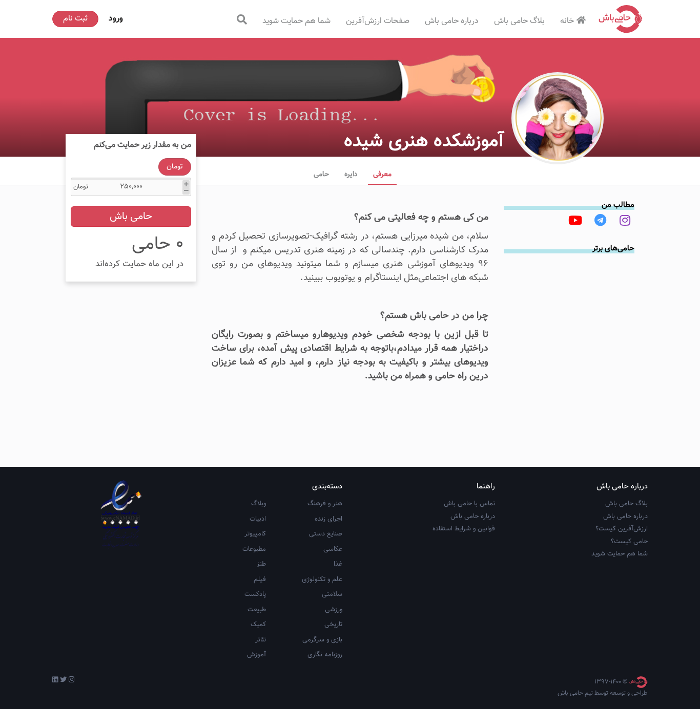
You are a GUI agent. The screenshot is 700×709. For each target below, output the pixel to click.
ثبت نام (75, 18)
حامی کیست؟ (629, 541)
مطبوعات (254, 549)
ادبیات (258, 519)
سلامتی (332, 594)
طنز (261, 564)
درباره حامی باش (452, 21)
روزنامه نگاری (324, 655)
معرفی (382, 174)
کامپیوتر (255, 534)
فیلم (260, 579)
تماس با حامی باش (469, 504)
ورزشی (333, 610)
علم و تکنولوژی (322, 579)
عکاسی (332, 549)
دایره (351, 174)
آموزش (256, 655)
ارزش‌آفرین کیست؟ (621, 529)
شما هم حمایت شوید (296, 21)
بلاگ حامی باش (519, 21)
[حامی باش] (621, 19)
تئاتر (260, 640)
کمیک (258, 624)
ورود (116, 18)
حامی (321, 174)
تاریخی (333, 624)
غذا (338, 564)
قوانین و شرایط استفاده (464, 529)
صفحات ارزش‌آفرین (377, 21)
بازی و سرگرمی (322, 640)
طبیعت (257, 610)
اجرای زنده (328, 519)
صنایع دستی (325, 534)
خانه (567, 21)
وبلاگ (258, 504)
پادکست (255, 594)
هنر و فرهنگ (324, 504)
